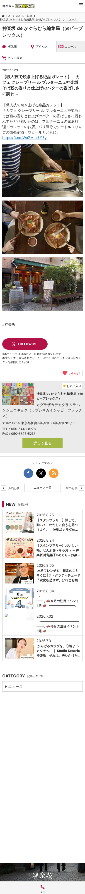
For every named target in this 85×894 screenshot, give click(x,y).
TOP (9, 15)
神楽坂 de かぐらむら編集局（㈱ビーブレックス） (31, 19)
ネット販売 (15, 58)
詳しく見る (43, 443)
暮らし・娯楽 (24, 15)
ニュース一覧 (42, 487)
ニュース (71, 19)
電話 (43, 892)
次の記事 (13, 488)
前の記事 (72, 488)
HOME (12, 46)
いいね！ (74, 373)
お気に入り (73, 386)
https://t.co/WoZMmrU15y (24, 137)
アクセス (42, 46)
